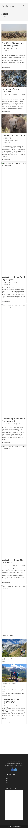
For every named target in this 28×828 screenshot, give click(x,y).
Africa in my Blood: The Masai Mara (12, 561)
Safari (5, 16)
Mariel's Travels (7, 6)
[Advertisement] (14, 733)
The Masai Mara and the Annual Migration (13, 44)
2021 (7, 780)
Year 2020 (6, 705)
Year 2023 (6, 711)
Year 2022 (6, 709)
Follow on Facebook (12, 789)
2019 (7, 776)
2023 (7, 785)
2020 (7, 778)
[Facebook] (12, 769)
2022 (7, 782)
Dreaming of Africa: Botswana (11, 90)
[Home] (1, 16)
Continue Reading (6, 67)
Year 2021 (6, 707)
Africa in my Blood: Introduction (11, 700)
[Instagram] (15, 769)
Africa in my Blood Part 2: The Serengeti (13, 419)
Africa (16, 48)
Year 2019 (6, 703)
